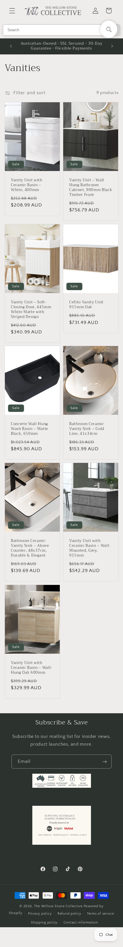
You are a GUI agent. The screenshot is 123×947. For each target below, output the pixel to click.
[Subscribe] (104, 762)
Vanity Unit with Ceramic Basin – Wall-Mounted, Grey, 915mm (90, 548)
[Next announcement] (112, 46)
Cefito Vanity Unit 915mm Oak (86, 305)
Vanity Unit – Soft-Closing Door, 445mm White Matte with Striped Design (31, 309)
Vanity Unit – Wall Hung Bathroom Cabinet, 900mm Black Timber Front (90, 188)
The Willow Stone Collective (58, 906)
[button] (12, 10)
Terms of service (100, 913)
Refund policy (69, 913)
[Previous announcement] (11, 46)
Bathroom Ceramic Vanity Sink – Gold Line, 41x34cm (86, 429)
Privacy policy (39, 913)
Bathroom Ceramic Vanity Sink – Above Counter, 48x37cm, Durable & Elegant (30, 548)
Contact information (81, 922)
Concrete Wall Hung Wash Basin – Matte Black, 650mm (29, 429)
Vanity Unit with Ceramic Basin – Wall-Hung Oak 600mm (31, 668)
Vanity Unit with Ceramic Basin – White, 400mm (26, 185)
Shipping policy (44, 922)
